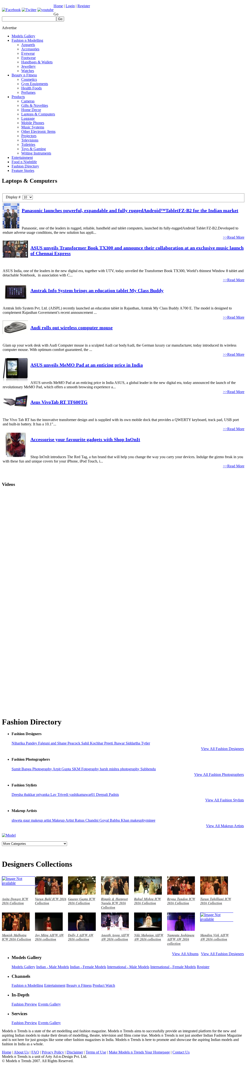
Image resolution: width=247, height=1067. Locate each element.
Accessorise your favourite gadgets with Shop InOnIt (85, 439)
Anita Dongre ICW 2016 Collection (15, 901)
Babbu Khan (120, 820)
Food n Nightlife (24, 162)
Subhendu (148, 769)
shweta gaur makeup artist (32, 820)
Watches (27, 71)
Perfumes (28, 92)
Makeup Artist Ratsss (68, 820)
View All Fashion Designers (222, 749)
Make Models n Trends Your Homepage (139, 1052)
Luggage (28, 118)
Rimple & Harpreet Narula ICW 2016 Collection (114, 903)
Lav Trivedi (59, 794)
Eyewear (28, 53)
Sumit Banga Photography (32, 769)
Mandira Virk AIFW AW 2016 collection (214, 937)
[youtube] (45, 10)
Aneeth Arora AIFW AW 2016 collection (115, 937)
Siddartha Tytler (138, 743)
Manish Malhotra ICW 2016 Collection (16, 937)
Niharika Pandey (25, 743)
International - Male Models (128, 967)
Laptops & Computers (38, 114)
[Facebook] (11, 10)
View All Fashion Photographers (219, 774)
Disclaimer (75, 1052)
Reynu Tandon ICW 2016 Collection (181, 901)
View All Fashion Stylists (224, 800)
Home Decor (31, 110)
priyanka (43, 794)
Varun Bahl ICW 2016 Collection (50, 901)
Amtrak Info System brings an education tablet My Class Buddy (97, 290)
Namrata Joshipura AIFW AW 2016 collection (180, 939)
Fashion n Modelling (27, 40)
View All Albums (185, 954)
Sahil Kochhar (92, 743)
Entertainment (22, 157)
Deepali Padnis (107, 794)
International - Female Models (173, 967)
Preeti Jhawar (115, 743)
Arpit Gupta (62, 769)
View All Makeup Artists (225, 826)
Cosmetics (29, 79)
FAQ (35, 1052)
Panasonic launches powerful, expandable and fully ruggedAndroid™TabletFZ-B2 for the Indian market (130, 210)
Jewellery (28, 66)
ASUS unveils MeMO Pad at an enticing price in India (86, 365)
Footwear (28, 58)
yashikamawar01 (82, 794)
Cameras (27, 101)
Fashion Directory (25, 166)
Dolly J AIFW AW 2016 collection (80, 937)
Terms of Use (96, 1052)
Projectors (28, 136)
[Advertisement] (157, 32)
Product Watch (104, 985)
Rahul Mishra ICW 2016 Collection (147, 901)
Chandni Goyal (97, 820)
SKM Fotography (86, 769)
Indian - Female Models (88, 967)
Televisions (29, 140)
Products (18, 97)
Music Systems (32, 127)
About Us (21, 1052)
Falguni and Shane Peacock (59, 743)
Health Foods (31, 88)
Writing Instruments (36, 153)
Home (58, 6)
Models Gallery (23, 36)
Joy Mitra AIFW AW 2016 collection (49, 937)
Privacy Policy (53, 1052)
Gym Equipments (34, 84)
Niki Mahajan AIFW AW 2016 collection (148, 937)
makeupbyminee (142, 820)
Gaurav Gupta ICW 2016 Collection (81, 901)
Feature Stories (23, 170)
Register (83, 6)
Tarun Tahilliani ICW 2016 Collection (215, 901)
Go (56, 14)
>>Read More (233, 237)
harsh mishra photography (120, 769)
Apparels (28, 45)
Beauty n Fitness (24, 75)
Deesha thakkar (24, 794)
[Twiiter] (29, 10)
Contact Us (181, 1052)
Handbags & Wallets (37, 62)
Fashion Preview (24, 1004)
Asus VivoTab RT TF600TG (59, 402)
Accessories (30, 49)
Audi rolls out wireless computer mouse (71, 327)
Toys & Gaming (33, 149)
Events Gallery (49, 1004)
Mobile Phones (32, 123)
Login (70, 6)
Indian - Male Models (52, 967)
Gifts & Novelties (34, 105)
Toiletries (28, 144)
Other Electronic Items (38, 131)
